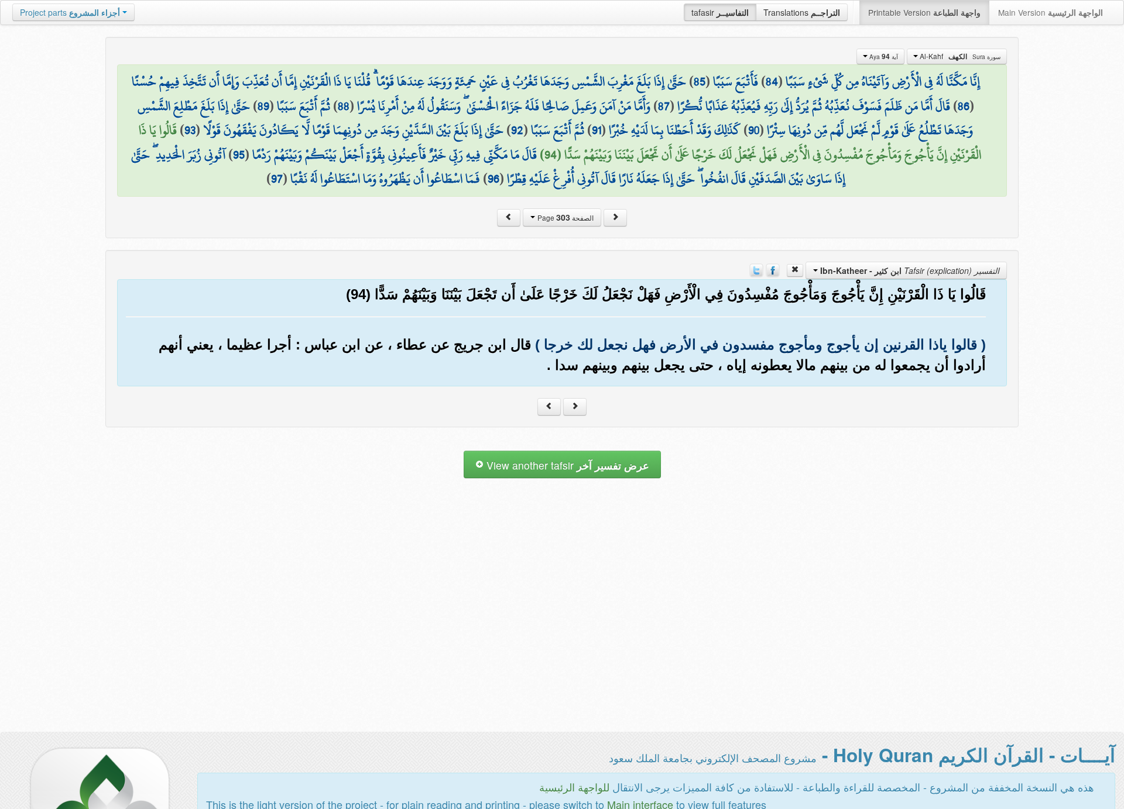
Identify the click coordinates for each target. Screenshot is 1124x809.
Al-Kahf (959, 56)
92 (517, 130)
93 (190, 130)
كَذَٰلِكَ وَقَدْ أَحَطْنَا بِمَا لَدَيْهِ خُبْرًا (675, 130)
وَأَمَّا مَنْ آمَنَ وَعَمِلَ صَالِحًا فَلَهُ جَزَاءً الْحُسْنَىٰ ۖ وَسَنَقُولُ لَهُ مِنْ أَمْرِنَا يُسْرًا (503, 106)
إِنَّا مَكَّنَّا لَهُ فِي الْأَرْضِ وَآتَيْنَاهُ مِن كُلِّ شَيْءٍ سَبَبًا (883, 81)
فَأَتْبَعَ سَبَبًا (735, 81)
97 (277, 178)
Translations (801, 12)
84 (772, 81)
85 (699, 81)
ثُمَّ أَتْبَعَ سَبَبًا (303, 106)
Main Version (1050, 12)
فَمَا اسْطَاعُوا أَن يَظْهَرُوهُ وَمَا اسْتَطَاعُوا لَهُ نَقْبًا (385, 178)
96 (493, 178)
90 (753, 130)
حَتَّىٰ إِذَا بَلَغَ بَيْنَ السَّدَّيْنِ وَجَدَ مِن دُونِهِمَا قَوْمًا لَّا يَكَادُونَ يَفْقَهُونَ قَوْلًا (353, 130)
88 (343, 106)
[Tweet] (756, 269)
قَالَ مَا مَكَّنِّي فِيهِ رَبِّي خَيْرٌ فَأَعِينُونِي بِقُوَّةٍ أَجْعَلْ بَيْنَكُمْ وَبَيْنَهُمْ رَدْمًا (394, 154)
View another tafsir (566, 465)
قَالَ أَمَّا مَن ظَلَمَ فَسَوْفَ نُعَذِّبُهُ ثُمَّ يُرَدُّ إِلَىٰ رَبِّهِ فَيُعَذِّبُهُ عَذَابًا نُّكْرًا (813, 106)
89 (263, 106)
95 (239, 154)
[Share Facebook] (773, 269)
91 (596, 130)
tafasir (720, 12)
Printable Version (924, 12)
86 (963, 106)
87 (664, 106)
